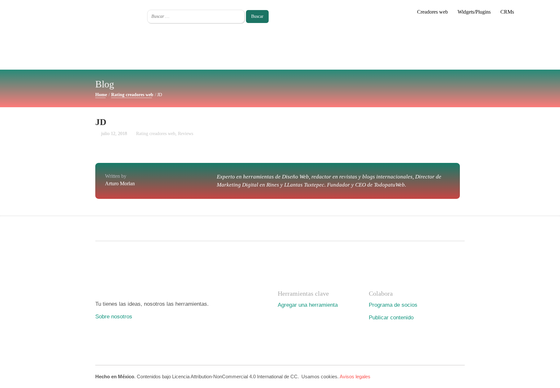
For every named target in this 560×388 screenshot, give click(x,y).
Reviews (185, 133)
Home (101, 94)
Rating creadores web (132, 94)
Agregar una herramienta (308, 305)
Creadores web (432, 12)
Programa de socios (393, 305)
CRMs (507, 12)
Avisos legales (355, 376)
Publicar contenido (391, 317)
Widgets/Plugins (474, 12)
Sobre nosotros (113, 316)
